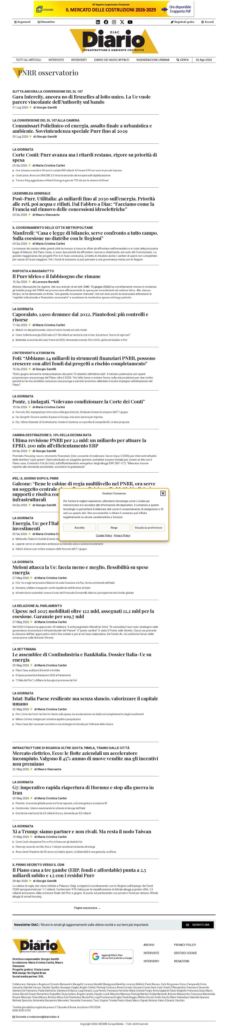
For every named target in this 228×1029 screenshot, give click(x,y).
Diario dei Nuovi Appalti (111, 60)
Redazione (181, 961)
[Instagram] (114, 22)
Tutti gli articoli (28, 60)
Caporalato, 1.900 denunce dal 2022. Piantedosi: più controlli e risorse (80, 317)
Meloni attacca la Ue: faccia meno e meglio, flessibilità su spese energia (80, 570)
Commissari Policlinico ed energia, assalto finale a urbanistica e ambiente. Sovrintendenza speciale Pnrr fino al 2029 (82, 128)
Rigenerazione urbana (152, 60)
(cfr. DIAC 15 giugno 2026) (94, 287)
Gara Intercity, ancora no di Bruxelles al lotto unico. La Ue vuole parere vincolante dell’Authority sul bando (81, 99)
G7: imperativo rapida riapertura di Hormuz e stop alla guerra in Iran (83, 790)
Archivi (149, 945)
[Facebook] (106, 22)
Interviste (56, 60)
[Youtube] (130, 22)
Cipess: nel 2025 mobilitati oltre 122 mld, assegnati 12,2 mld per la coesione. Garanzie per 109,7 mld (83, 613)
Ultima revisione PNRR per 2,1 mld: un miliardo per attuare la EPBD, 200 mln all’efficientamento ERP (79, 443)
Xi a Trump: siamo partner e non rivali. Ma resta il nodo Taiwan (81, 831)
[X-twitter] (122, 22)
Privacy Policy (122, 536)
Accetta (79, 527)
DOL (41, 976)
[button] (163, 493)
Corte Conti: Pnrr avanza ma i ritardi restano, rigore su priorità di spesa (84, 157)
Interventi (79, 60)
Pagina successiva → (87, 908)
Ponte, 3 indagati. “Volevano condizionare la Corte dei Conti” (78, 401)
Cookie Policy (104, 536)
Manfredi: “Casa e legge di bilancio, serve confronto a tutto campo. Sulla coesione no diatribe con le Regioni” (85, 235)
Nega (114, 527)
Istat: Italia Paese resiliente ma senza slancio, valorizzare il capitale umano (85, 701)
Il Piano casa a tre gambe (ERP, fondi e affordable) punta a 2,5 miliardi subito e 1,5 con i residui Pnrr (79, 872)
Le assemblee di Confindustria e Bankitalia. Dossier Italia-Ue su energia (81, 657)
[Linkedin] (98, 22)
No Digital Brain (36, 973)
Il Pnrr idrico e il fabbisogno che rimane (56, 276)
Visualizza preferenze (148, 527)
